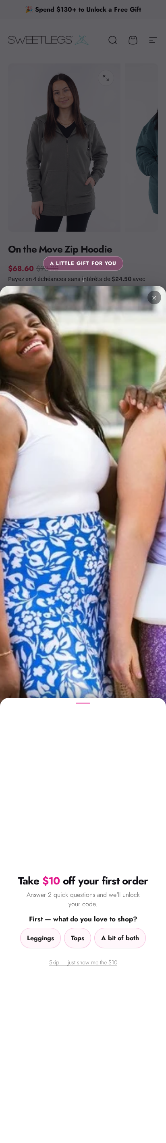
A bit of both (120, 938)
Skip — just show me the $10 (83, 962)
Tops (77, 938)
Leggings (40, 938)
